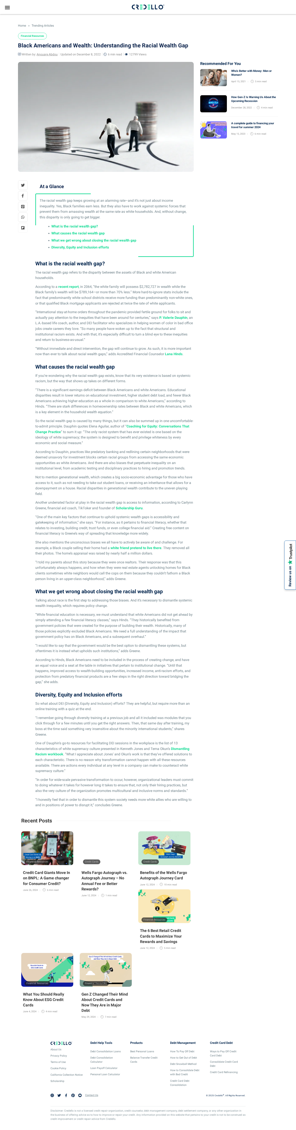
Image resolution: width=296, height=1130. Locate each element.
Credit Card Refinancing (224, 1072)
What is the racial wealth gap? (74, 226)
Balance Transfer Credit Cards (144, 1059)
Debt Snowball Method (183, 1064)
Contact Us (91, 1095)
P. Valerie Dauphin (173, 318)
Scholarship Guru (129, 508)
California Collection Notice (66, 1074)
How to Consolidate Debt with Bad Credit (184, 1072)
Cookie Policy (58, 1068)
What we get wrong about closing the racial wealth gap (93, 240)
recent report (68, 287)
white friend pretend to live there (136, 548)
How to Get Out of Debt (183, 1057)
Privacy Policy (58, 1055)
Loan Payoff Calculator (103, 1068)
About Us (55, 1049)
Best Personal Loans (142, 1051)
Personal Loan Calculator (105, 1074)
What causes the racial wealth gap (78, 233)
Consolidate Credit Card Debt (224, 1063)
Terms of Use (58, 1062)
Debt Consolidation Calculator (101, 1059)
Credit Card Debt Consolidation (179, 1082)
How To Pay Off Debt (182, 1051)
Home (22, 25)
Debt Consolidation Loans (105, 1051)
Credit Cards (91, 861)
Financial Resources (32, 35)
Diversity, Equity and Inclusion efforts (80, 247)
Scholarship (57, 1081)
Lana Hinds (173, 354)
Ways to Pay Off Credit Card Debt (223, 1053)
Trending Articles (42, 25)
